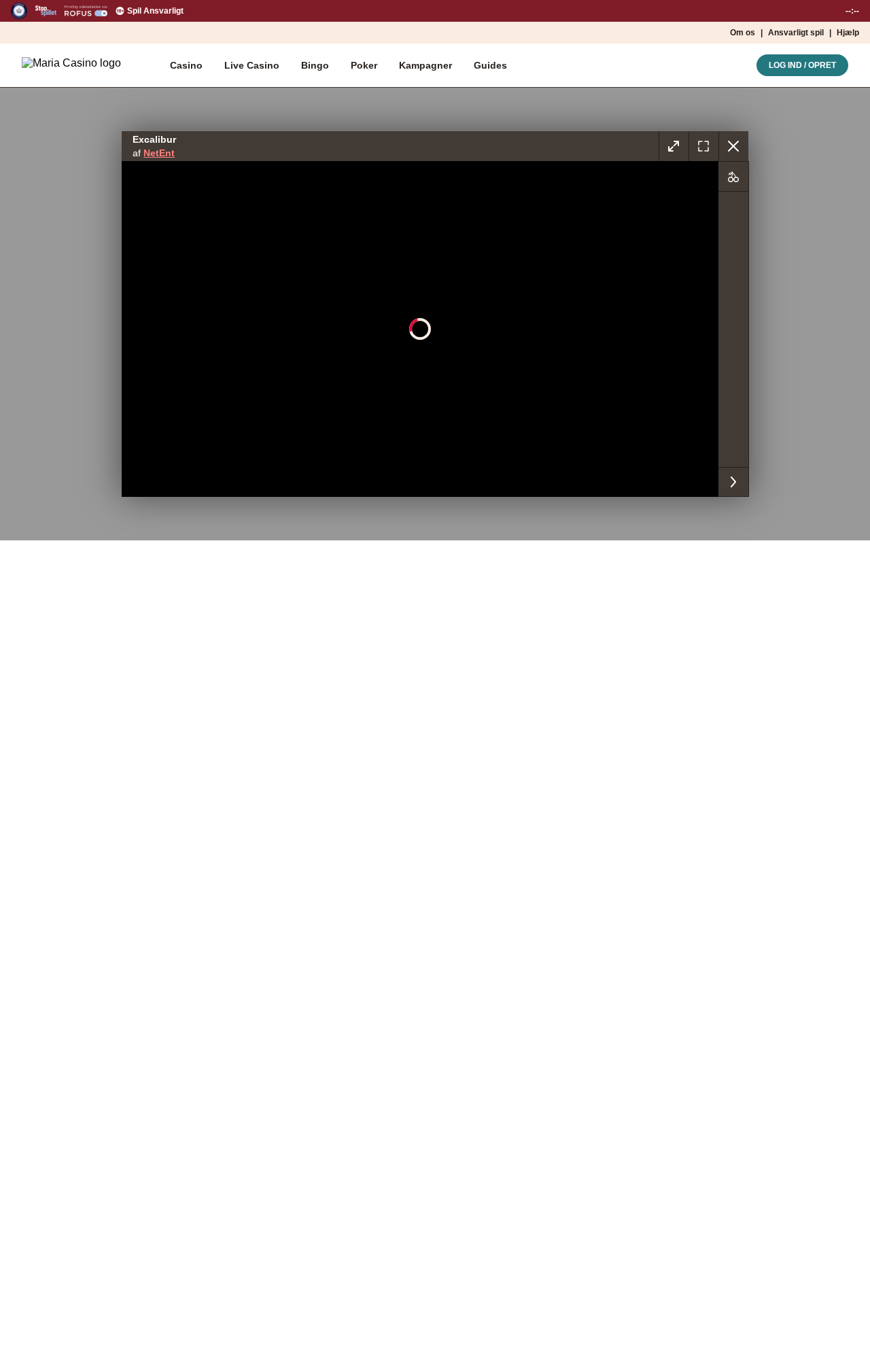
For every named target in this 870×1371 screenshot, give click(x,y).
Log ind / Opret (802, 65)
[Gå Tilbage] (733, 146)
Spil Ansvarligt (155, 11)
